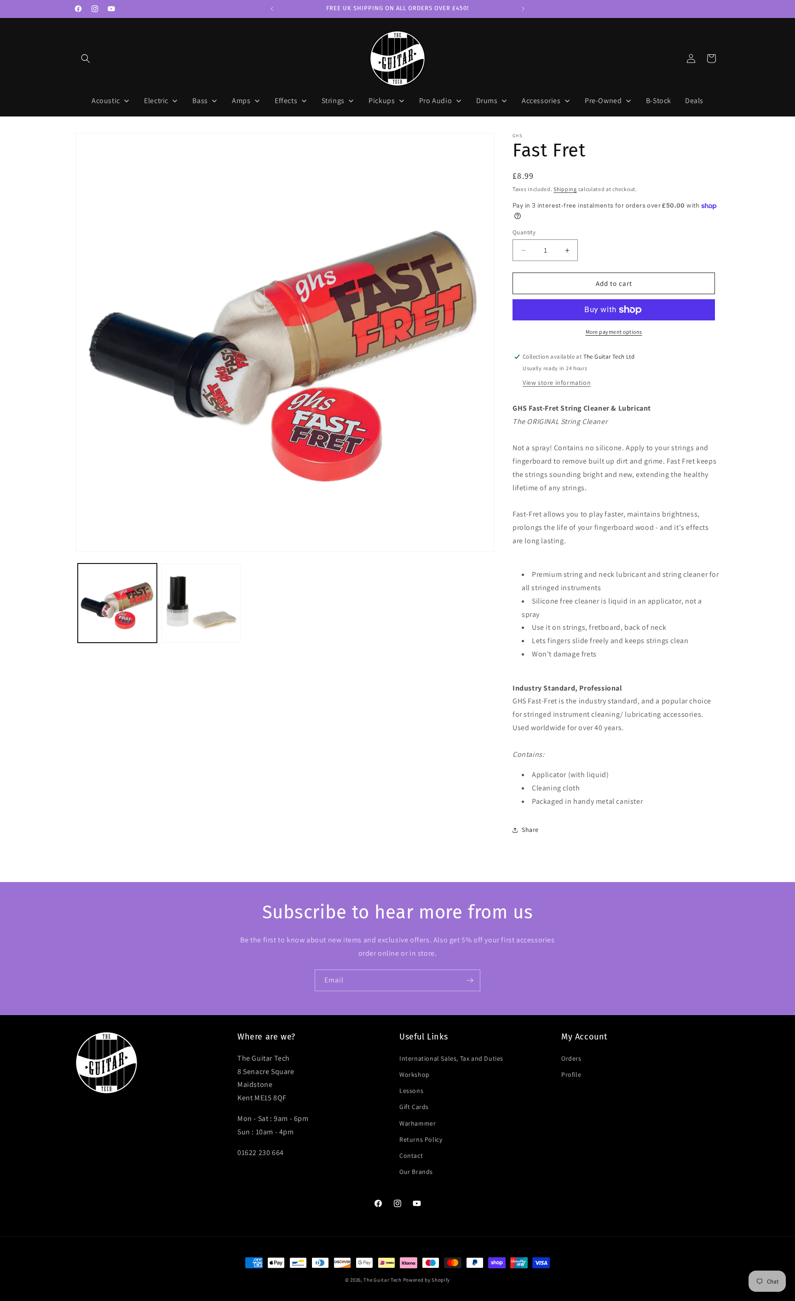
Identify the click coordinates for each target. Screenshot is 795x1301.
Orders (571, 1058)
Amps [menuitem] (241, 100)
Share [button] (530, 829)
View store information (557, 382)
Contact (411, 1155)
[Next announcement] (523, 8)
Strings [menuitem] (333, 100)
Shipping (565, 189)
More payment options (614, 331)
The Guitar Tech (382, 1280)
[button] (85, 58)
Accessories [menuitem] (541, 100)
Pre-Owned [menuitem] (603, 100)
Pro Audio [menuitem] (435, 100)
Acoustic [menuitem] (106, 100)
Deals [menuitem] (694, 100)
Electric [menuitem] (156, 100)
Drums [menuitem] (487, 100)
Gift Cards (414, 1107)
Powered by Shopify (426, 1280)
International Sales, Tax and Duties (451, 1058)
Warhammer (417, 1123)
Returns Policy (420, 1139)
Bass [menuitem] (199, 100)
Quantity (524, 232)
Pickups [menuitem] (382, 100)
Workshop (414, 1074)
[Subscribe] (470, 980)
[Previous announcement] (272, 8)
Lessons (411, 1090)
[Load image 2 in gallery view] (201, 603)
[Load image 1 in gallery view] (117, 603)
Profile (571, 1074)
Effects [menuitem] (286, 100)
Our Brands (416, 1171)
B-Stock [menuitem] (658, 100)
